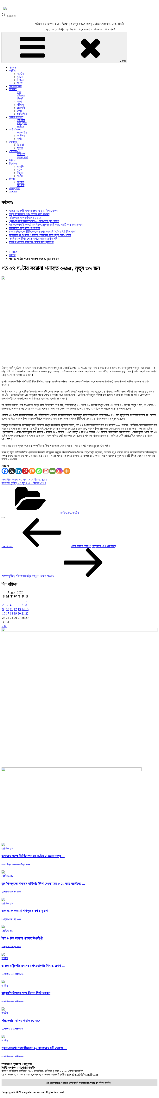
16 (3, 613)
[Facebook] (5, 471)
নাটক (19, 169)
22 (27, 613)
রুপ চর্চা (20, 185)
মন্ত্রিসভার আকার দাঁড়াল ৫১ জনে (25, 217)
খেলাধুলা (13, 141)
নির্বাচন (20, 79)
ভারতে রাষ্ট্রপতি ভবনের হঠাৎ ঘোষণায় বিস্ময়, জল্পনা (33, 210)
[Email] (52, 471)
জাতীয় (12, 70)
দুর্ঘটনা (20, 76)
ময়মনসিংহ (22, 114)
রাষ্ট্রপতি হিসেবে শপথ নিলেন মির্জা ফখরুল (29, 214)
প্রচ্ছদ (12, 67)
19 (15, 613)
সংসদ (19, 83)
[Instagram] (59, 471)
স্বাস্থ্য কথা (22, 157)
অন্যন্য (13, 191)
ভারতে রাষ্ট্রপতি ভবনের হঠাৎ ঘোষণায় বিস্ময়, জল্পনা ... (33, 966)
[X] (11, 471)
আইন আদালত (16, 117)
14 (23, 609)
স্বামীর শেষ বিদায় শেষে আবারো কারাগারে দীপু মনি (33, 238)
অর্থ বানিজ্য (15, 129)
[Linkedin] (18, 471)
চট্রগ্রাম (21, 95)
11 (11, 609)
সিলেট (20, 98)
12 (15, 609)
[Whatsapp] (38, 471)
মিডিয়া (12, 160)
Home (13, 251)
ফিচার (12, 179)
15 (27, 609)
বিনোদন (13, 163)
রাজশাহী (21, 107)
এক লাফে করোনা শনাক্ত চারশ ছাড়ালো (25, 911)
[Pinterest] (25, 471)
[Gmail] (45, 471)
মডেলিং (20, 166)
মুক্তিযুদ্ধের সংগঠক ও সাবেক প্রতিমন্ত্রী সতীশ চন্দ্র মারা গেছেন (40, 235)
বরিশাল (20, 104)
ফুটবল (20, 148)
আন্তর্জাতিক (15, 86)
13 (19, 609)
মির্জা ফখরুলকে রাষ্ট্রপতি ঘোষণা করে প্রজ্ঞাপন (31, 242)
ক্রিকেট (20, 145)
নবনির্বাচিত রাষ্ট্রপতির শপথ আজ (24, 228)
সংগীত (20, 175)
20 (19, 613)
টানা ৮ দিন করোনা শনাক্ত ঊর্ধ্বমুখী (22, 938)
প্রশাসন (21, 120)
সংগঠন (20, 73)
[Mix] (32, 471)
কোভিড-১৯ (15, 151)
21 (23, 613)
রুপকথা (20, 182)
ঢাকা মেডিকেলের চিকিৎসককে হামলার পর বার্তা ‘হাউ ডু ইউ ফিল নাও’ (42, 231)
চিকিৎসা (21, 154)
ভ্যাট (19, 138)
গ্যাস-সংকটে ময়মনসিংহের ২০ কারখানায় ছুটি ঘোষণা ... (34, 1048)
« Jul (4, 626)
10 (7, 609)
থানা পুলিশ (22, 123)
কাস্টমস (21, 135)
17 (7, 613)
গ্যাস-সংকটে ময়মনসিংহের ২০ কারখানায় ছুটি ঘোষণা (34, 221)
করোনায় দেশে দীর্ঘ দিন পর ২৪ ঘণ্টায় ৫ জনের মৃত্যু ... (33, 856)
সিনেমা (20, 172)
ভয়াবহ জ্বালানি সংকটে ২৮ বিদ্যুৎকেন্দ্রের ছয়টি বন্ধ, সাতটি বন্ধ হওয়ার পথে (46, 224)
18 (11, 613)
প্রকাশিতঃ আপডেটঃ (24, 481)
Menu (122, 60)
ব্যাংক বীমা (22, 132)
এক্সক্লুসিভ (14, 188)
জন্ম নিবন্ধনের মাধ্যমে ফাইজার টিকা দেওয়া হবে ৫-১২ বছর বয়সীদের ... (43, 883)
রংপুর (19, 110)
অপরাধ (20, 126)
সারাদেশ (13, 89)
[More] (67, 471)
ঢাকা (19, 92)
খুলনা (19, 101)
